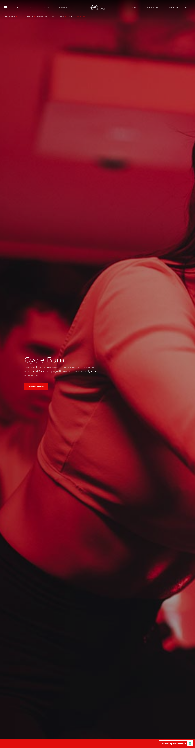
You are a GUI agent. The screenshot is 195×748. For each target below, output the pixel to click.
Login (133, 7)
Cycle (70, 16)
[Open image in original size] (97, 7)
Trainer (46, 7)
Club (16, 7)
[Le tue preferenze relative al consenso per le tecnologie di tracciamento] (190, 743)
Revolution (64, 7)
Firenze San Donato (46, 16)
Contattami (173, 7)
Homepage (9, 16)
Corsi (30, 7)
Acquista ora (152, 7)
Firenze (29, 16)
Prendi (174, 743)
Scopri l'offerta (36, 386)
